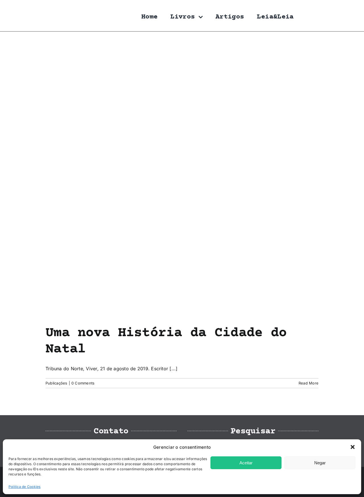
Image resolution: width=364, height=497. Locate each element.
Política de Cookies (25, 486)
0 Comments (82, 383)
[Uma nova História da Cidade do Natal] (182, 178)
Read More (308, 383)
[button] (352, 447)
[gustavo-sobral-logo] (57, 6)
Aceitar (246, 462)
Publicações (56, 383)
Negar (320, 462)
